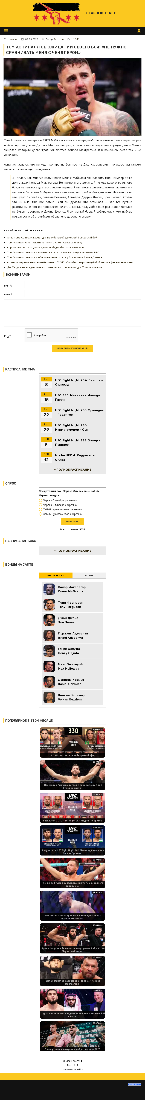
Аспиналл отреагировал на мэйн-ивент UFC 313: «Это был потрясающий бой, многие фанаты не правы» (70, 262)
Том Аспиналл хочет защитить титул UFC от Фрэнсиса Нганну (44, 242)
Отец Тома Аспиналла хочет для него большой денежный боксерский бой (52, 237)
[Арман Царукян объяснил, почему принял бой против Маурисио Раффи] (72, 941)
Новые (89, 575)
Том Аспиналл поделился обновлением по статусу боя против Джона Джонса (54, 257)
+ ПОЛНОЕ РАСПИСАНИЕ (72, 470)
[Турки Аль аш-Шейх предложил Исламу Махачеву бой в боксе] (72, 1006)
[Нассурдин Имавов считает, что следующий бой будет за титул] (72, 778)
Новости (13, 39)
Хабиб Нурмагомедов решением (62, 509)
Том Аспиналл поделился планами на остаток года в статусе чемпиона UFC (53, 252)
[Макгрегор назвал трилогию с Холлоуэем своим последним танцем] (72, 908)
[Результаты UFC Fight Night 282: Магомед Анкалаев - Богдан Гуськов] (72, 843)
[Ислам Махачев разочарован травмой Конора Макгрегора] (72, 974)
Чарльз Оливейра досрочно (60, 505)
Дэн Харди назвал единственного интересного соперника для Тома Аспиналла (54, 267)
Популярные (55, 575)
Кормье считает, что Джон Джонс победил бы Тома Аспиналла (45, 247)
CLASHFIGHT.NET (101, 13)
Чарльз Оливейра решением (60, 500)
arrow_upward (137, 1092)
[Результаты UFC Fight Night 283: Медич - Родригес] (72, 810)
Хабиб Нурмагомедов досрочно (62, 514)
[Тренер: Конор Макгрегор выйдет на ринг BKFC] (72, 1039)
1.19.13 (75, 39)
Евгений (59, 39)
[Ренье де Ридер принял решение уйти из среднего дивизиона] (72, 876)
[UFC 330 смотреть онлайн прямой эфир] (72, 745)
